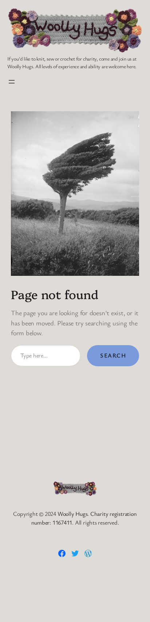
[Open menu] (11, 81)
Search (113, 355)
